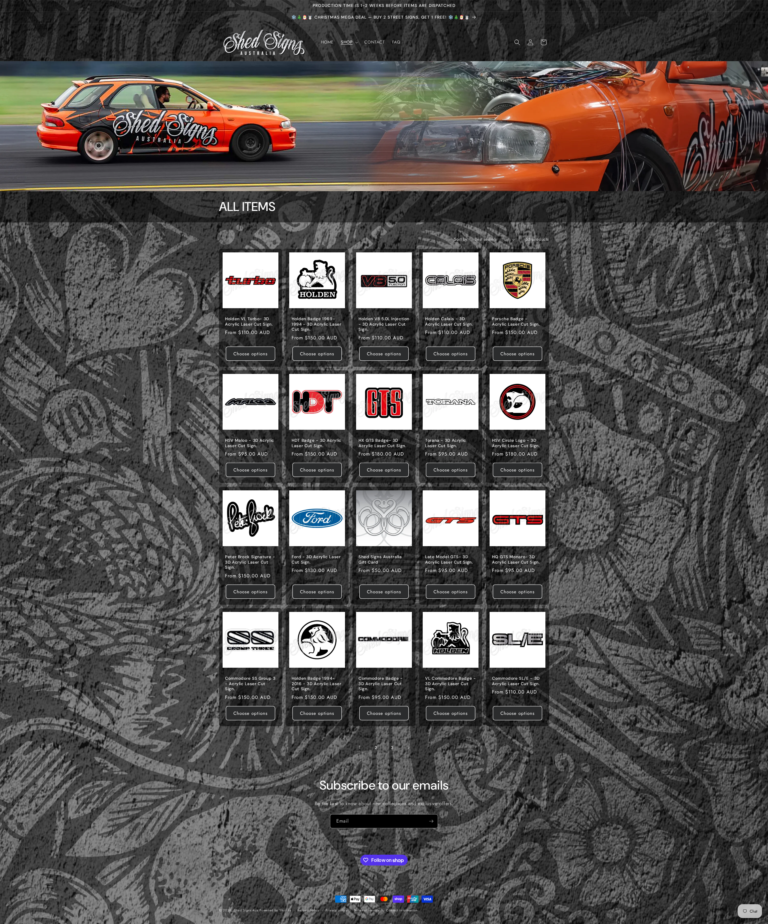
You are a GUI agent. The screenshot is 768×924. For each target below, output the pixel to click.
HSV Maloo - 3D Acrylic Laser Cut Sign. (249, 443)
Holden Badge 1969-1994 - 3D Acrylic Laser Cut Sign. (316, 324)
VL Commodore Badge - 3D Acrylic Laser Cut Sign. (450, 683)
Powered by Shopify (275, 910)
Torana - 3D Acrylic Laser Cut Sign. (445, 443)
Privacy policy (337, 909)
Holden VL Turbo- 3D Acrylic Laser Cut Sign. (249, 322)
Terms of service (367, 909)
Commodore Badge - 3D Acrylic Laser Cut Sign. (380, 683)
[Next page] (408, 747)
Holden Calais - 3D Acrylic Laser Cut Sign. (449, 322)
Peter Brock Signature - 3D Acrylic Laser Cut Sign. (250, 562)
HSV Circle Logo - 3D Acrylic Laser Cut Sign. (516, 443)
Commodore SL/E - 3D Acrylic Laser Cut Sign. (516, 681)
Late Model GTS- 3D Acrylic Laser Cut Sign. (449, 559)
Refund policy (308, 909)
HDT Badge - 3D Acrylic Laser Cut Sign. (316, 443)
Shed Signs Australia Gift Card (380, 559)
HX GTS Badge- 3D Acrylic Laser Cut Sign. (382, 443)
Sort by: (461, 239)
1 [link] (359, 747)
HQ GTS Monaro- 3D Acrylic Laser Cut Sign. (516, 559)
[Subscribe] (431, 821)
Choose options (250, 354)
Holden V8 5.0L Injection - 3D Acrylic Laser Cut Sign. (384, 324)
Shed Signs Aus (246, 910)
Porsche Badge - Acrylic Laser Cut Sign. (516, 322)
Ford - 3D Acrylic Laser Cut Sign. (316, 559)
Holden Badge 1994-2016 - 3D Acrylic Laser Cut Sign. (316, 683)
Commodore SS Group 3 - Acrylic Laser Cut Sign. (250, 683)
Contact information (402, 909)
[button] (349, 42)
